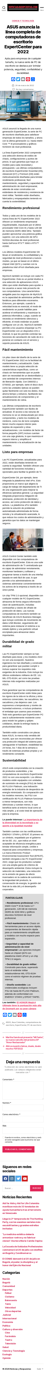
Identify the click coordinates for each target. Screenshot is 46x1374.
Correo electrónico (11, 1114)
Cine (7, 1332)
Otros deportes (13, 1311)
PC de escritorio (34, 1025)
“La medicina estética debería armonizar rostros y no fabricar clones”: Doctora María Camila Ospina (22, 1237)
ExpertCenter (20, 1025)
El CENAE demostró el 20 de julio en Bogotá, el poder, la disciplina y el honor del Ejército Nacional (21, 1262)
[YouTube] (25, 1178)
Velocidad (10, 1307)
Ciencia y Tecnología (23, 21)
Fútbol (8, 1293)
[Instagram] (12, 1178)
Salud (5, 1347)
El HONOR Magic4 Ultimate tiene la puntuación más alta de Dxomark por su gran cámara (21, 1005)
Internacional (9, 1318)
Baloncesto (11, 1300)
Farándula (10, 1336)
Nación (6, 1279)
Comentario (8, 1080)
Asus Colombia (18, 1022)
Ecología (7, 1354)
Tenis (8, 1304)
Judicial (6, 1315)
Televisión (10, 1343)
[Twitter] (18, 1178)
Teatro (8, 1340)
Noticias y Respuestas (20, 1369)
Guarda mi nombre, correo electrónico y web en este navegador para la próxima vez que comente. (23, 1139)
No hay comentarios (24, 89)
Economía (7, 1322)
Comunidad (8, 1286)
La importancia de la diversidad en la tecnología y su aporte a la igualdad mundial (22, 822)
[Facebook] (13, 79)
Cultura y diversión (12, 1329)
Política (6, 1325)
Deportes (7, 1290)
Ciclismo (9, 1296)
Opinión (6, 1358)
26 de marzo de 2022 (24, 85)
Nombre (6, 1103)
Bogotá (6, 1282)
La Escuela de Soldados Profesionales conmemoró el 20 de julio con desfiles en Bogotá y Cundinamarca (22, 1249)
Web (4, 1126)
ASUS (8, 1022)
